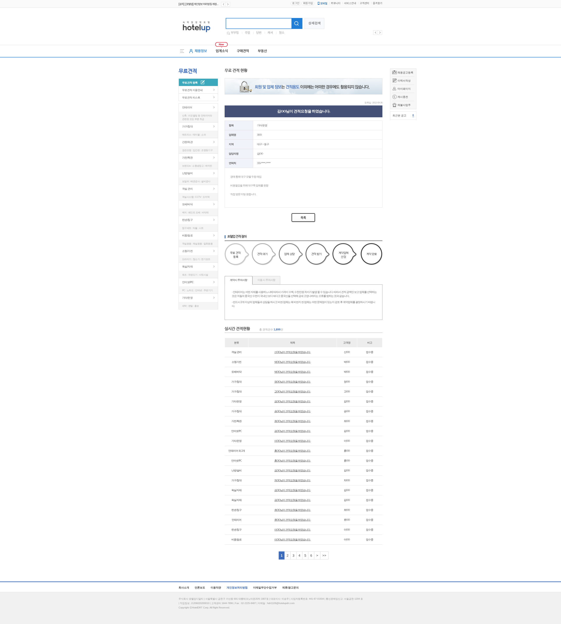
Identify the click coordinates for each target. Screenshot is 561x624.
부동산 (262, 51)
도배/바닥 (187, 204)
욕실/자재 (187, 266)
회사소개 (184, 587)
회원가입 (308, 3)
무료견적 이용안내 (192, 90)
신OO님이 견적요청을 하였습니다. (292, 352)
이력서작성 (404, 80)
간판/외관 (187, 142)
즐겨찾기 (377, 3)
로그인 (295, 3)
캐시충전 (403, 96)
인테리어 (187, 107)
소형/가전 (187, 251)
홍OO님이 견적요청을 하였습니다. (292, 450)
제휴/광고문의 (290, 587)
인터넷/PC (188, 282)
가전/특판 (187, 157)
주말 (247, 33)
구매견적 (243, 51)
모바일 (323, 3)
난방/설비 (187, 173)
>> (324, 555)
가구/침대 (187, 126)
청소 (281, 33)
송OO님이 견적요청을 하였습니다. (292, 411)
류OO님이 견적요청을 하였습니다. (292, 519)
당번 (258, 33)
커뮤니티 (336, 3)
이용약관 (216, 587)
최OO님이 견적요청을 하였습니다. (292, 421)
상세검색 (314, 23)
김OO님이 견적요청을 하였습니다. (292, 401)
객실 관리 (187, 188)
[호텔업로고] (196, 33)
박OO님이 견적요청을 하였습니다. (292, 362)
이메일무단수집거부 (265, 587)
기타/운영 (187, 297)
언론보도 (200, 587)
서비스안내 (350, 3)
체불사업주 (404, 105)
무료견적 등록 (190, 82)
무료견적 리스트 (191, 97)
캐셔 (270, 33)
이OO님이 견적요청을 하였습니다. (292, 440)
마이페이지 (404, 88)
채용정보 (201, 51)
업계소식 (222, 51)
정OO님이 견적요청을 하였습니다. (292, 381)
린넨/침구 (187, 219)
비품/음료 (187, 235)
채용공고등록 (405, 72)
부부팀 (235, 33)
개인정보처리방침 (237, 587)
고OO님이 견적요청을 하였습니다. (292, 391)
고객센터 (364, 3)
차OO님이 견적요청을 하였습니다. (292, 480)
